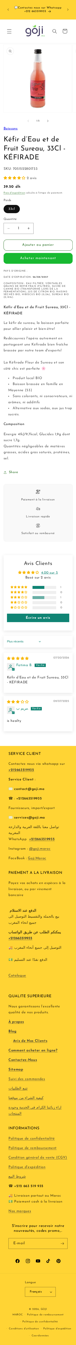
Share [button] (13, 472)
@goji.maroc (39, 849)
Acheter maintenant (38, 258)
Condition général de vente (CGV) (37, 1157)
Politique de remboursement (32, 1148)
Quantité (10, 219)
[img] (18, 658)
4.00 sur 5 (49, 572)
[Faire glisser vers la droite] (47, 121)
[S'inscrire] (62, 1243)
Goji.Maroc (37, 858)
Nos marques (19, 1211)
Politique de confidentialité (31, 1138)
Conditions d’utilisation (24, 1328)
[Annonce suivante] (68, 9)
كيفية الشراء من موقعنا (25, 1098)
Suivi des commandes (26, 1079)
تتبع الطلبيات (18, 1088)
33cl (11, 209)
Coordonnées (40, 1335)
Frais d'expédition (14, 193)
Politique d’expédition (57, 1328)
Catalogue (17, 975)
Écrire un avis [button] (38, 618)
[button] (9, 31)
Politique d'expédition (27, 1167)
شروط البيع (17, 1176)
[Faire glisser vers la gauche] (28, 121)
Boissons (11, 128)
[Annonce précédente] (8, 9)
